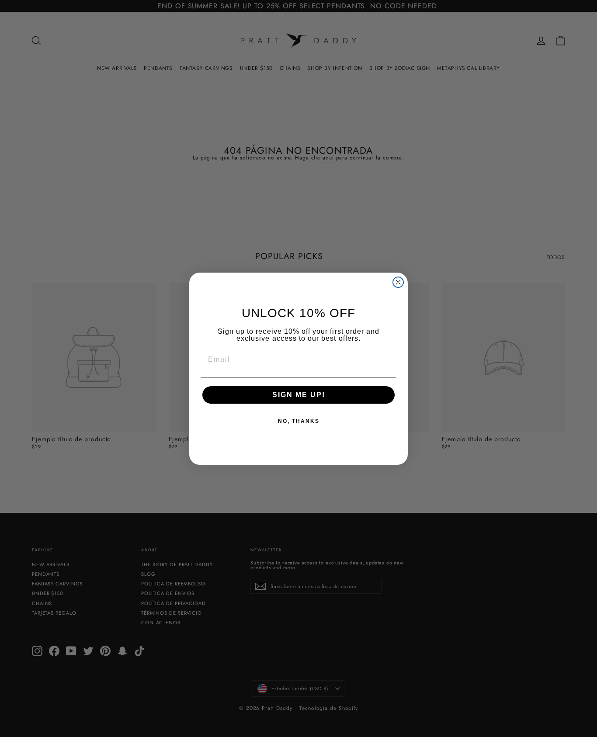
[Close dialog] (398, 282)
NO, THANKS (298, 421)
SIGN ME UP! (298, 394)
